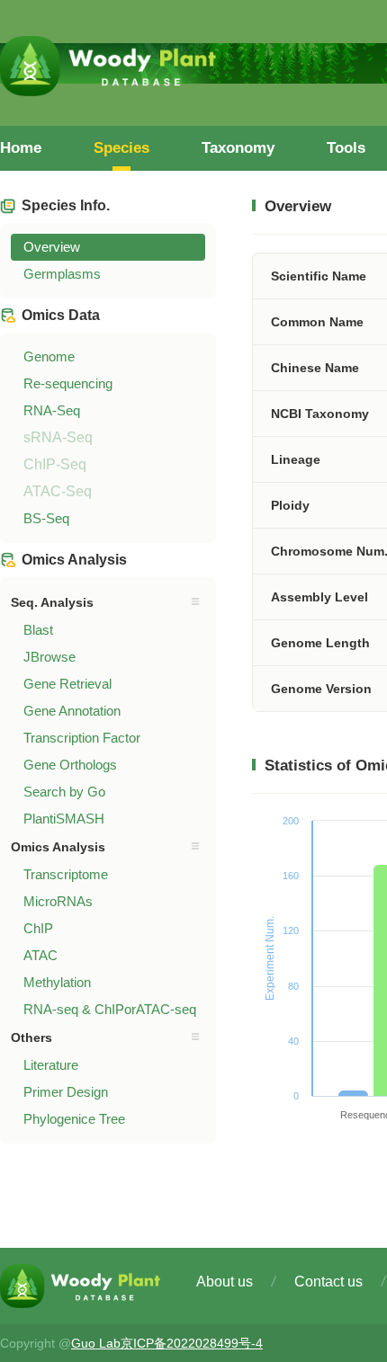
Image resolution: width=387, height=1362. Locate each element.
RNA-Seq (51, 410)
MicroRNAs (58, 901)
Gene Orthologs (70, 764)
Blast (38, 629)
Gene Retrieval (67, 683)
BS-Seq (46, 518)
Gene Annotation (72, 710)
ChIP (38, 928)
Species (121, 147)
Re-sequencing (67, 383)
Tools (346, 147)
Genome (49, 356)
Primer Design (65, 1091)
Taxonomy (238, 147)
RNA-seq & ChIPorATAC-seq (109, 1009)
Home (20, 147)
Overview (51, 246)
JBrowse (49, 656)
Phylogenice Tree (74, 1118)
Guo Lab (96, 1343)
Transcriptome (65, 874)
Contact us (328, 1281)
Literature (50, 1065)
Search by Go (64, 791)
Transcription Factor (81, 737)
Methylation (57, 982)
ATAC (40, 955)
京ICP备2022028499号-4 (192, 1343)
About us (224, 1281)
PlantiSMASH (63, 818)
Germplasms (62, 273)
